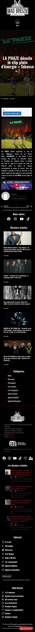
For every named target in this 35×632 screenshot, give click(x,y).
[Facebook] (9, 219)
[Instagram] (15, 219)
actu (13, 477)
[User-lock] (31, 458)
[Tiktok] (20, 458)
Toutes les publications (19, 198)
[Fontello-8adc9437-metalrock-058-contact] (25, 458)
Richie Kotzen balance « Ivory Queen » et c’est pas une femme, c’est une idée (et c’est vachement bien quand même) (17, 249)
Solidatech (11, 435)
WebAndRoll (24, 626)
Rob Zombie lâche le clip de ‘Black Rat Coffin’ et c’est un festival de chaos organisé (17, 303)
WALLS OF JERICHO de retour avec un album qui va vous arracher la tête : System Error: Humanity (17, 358)
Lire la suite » (6, 255)
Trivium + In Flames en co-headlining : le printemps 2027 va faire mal (16, 277)
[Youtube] (21, 219)
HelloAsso (11, 437)
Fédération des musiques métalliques (13, 580)
